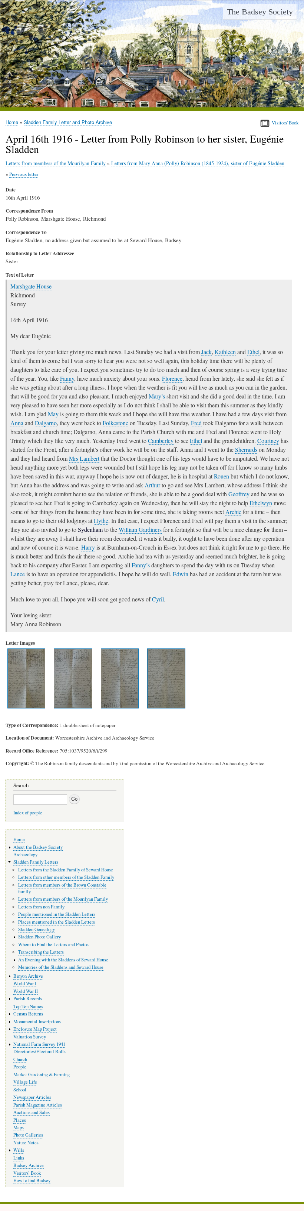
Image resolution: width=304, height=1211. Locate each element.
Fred (196, 423)
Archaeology (25, 854)
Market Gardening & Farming (41, 1074)
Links (18, 1158)
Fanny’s (141, 565)
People (19, 1067)
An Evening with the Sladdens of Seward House (63, 960)
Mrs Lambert (84, 458)
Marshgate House (31, 286)
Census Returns (28, 1014)
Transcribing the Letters (41, 952)
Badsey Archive (28, 1165)
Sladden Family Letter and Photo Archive (68, 122)
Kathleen (225, 352)
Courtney (268, 440)
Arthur (152, 485)
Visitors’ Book (27, 1173)
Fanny (67, 378)
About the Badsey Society (38, 847)
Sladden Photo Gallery (39, 937)
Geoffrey (239, 494)
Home (12, 122)
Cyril (158, 599)
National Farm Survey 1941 (39, 1044)
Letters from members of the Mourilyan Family (56, 163)
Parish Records (27, 998)
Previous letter (23, 174)
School (19, 1090)
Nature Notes (26, 1143)
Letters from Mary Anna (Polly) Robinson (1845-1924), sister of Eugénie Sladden (197, 163)
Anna (16, 423)
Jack (206, 352)
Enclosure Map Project (35, 1029)
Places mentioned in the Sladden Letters (56, 922)
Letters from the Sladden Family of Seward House (65, 870)
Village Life (25, 1082)
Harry (88, 547)
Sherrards (246, 449)
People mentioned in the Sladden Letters (56, 914)
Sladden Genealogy (36, 929)
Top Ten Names (28, 1006)
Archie (233, 512)
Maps (18, 1127)
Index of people (27, 813)
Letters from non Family (41, 907)
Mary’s (157, 396)
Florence (172, 378)
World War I (24, 983)
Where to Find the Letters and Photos (53, 944)
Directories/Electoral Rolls (39, 1051)
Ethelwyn (261, 503)
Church (20, 1059)
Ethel (253, 352)
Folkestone (115, 423)
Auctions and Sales (31, 1112)
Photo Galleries (28, 1135)
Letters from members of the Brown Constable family (62, 888)
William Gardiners (140, 529)
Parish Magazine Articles (37, 1105)
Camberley (161, 440)
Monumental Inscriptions (37, 1021)
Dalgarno (46, 423)
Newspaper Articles (32, 1097)
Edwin (180, 574)
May (53, 414)
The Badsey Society (260, 11)
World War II (25, 991)
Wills (18, 1150)
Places (19, 1120)
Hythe (101, 520)
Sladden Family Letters (35, 862)
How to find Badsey (31, 1180)
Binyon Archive (28, 976)
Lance (17, 574)
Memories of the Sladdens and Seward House (60, 967)
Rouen (221, 476)
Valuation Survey (29, 1037)
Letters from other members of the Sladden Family (66, 877)
